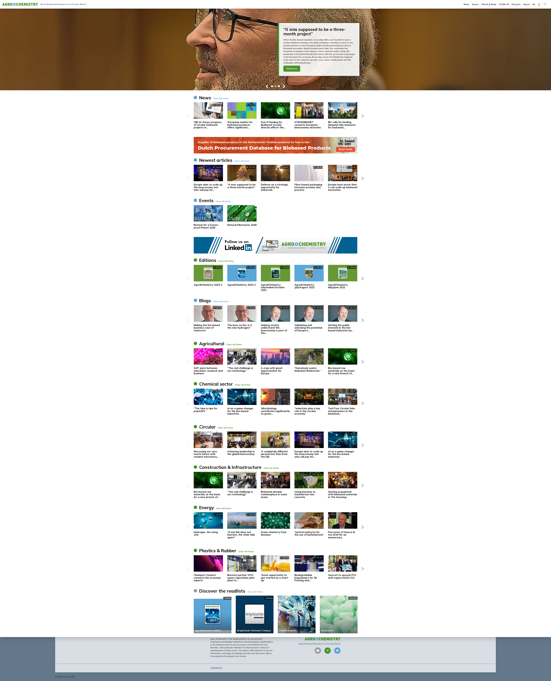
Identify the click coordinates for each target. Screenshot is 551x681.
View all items (221, 98)
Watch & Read (489, 4)
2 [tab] (275, 86)
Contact (216, 668)
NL (534, 4)
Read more (291, 66)
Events (475, 4)
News (466, 4)
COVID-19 (504, 4)
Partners (516, 4)
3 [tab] (279, 86)
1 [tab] (272, 86)
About (526, 4)
